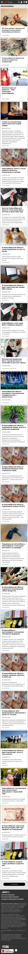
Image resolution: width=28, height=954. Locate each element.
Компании (5, 145)
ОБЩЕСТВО (5, 765)
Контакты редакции (7, 895)
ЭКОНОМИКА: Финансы (9, 368)
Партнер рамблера (14, 946)
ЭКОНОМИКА (5, 35)
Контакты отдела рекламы (10, 897)
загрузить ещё (14, 884)
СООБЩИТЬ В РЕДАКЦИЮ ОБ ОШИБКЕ (12, 899)
